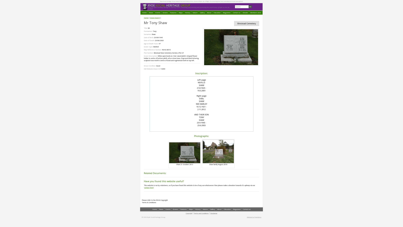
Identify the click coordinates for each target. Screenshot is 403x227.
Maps (181, 13)
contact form (148, 188)
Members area (255, 13)
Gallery (202, 13)
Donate (245, 13)
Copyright (189, 213)
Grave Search (155, 18)
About (209, 13)
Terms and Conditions (201, 213)
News (151, 13)
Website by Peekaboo (254, 217)
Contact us (236, 13)
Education (217, 13)
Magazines (227, 13)
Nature (195, 13)
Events (157, 13)
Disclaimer (213, 213)
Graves (165, 13)
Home (144, 13)
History (187, 13)
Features (173, 13)
